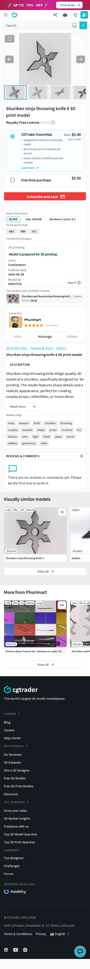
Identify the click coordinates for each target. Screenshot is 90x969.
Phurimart (32, 319)
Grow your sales (15, 810)
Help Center (12, 738)
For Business (13, 754)
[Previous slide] (9, 59)
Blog (7, 722)
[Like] (17, 206)
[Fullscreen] (9, 39)
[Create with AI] (55, 15)
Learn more (28, 167)
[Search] (83, 25)
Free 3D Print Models (18, 786)
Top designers (14, 858)
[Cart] (65, 15)
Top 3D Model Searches (20, 834)
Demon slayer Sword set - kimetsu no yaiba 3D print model (41, 651)
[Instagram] (25, 949)
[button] (74, 25)
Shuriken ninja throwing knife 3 (25, 558)
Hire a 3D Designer (17, 770)
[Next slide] (80, 59)
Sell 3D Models (14, 802)
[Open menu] (6, 15)
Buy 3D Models (14, 746)
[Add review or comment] (81, 456)
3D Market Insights (17, 818)
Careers (9, 730)
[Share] (72, 206)
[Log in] (74, 15)
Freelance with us (16, 826)
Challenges (12, 866)
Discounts (11, 794)
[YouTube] (16, 950)
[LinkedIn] (6, 950)
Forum (8, 874)
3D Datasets (12, 762)
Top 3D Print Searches (19, 842)
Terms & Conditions (18, 934)
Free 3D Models (15, 778)
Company (10, 713)
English (57, 934)
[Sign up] (84, 15)
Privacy (41, 934)
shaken (76, 558)
